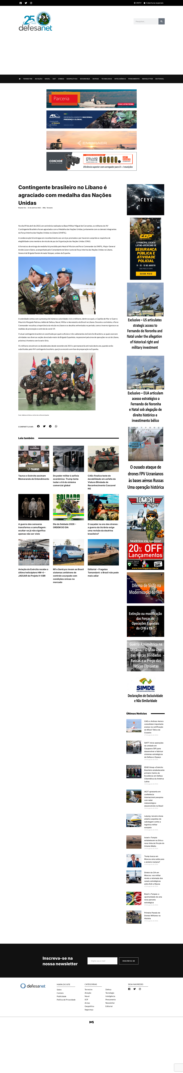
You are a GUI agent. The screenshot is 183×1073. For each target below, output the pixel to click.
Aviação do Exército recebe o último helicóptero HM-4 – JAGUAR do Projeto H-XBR (33, 572)
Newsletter (147, 79)
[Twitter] (26, 3)
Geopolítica (72, 79)
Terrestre (27, 79)
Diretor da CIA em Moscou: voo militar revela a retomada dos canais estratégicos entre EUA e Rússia (153, 878)
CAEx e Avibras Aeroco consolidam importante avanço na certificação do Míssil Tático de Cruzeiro (153, 727)
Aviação (38, 79)
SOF (54, 79)
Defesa (96, 79)
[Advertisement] (91, 50)
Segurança (85, 79)
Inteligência (120, 79)
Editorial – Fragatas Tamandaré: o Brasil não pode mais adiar (103, 572)
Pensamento (134, 79)
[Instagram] (31, 3)
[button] (38, 426)
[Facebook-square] (21, 3)
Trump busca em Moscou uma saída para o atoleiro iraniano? (154, 859)
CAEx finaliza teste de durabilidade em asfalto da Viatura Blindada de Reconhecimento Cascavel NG (102, 482)
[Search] (161, 21)
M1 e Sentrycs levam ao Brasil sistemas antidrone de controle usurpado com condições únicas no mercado (68, 575)
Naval (47, 79)
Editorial (159, 79)
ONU (44, 208)
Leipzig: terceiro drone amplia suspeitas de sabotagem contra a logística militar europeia (153, 821)
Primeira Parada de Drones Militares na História (152, 915)
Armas (61, 79)
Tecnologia (106, 79)
